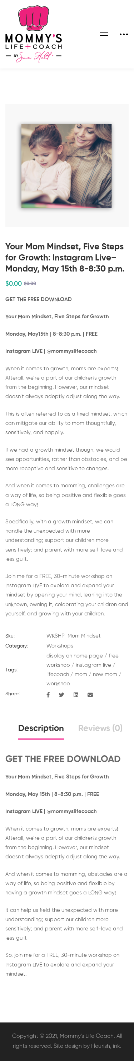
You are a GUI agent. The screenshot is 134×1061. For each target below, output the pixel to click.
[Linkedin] (76, 695)
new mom (105, 674)
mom (81, 674)
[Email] (90, 695)
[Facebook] (48, 695)
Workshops (59, 646)
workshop (58, 683)
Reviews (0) (100, 728)
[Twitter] (61, 695)
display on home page (74, 656)
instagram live (93, 665)
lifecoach (57, 674)
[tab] (41, 729)
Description (41, 728)
